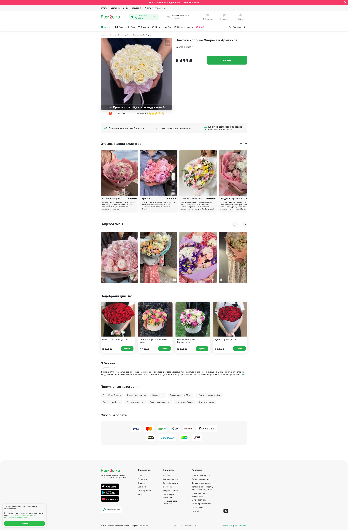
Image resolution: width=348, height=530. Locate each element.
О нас (125, 8)
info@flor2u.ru (113, 510)
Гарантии (142, 479)
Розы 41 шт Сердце (112, 395)
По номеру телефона (201, 503)
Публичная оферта (200, 479)
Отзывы (136, 8)
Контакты (142, 494)
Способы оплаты (170, 483)
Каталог (166, 475)
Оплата (104, 8)
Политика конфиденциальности (234, 525)
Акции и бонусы (170, 479)
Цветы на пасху (206, 402)
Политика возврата (201, 475)
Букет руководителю (160, 402)
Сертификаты (144, 490)
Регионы (195, 511)
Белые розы (157, 395)
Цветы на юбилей (184, 402)
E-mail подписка (199, 500)
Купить (227, 60)
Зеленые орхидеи (135, 402)
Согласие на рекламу (201, 483)
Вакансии (142, 487)
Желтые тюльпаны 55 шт (209, 395)
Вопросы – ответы (171, 490)
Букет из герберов (111, 402)
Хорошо (24, 523)
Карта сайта (197, 507)
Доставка (115, 8)
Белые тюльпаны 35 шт (180, 395)
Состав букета (183, 47)
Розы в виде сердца (136, 395)
